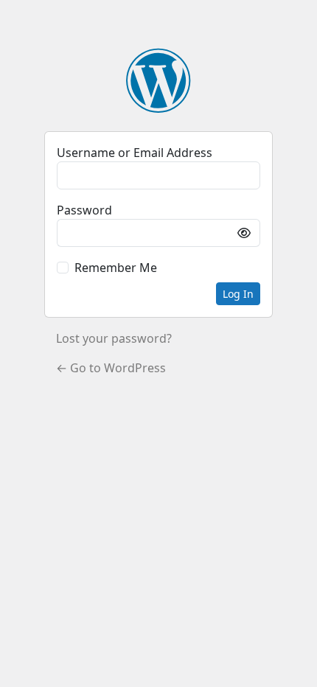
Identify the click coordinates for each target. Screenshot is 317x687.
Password (84, 210)
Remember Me (115, 267)
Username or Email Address (134, 152)
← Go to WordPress (111, 368)
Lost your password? (114, 338)
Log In (238, 294)
